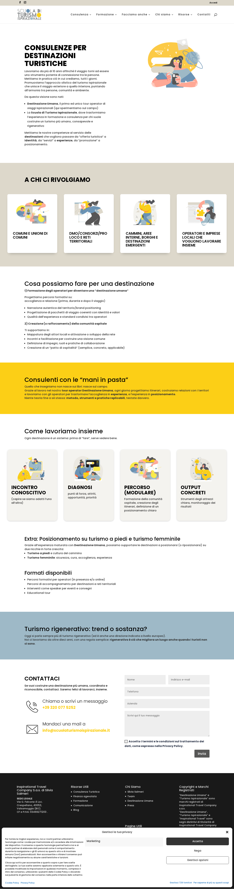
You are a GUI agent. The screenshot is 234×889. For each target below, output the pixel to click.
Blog (76, 810)
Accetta (197, 841)
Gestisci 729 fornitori (181, 882)
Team (131, 796)
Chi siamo (162, 14)
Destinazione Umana (140, 801)
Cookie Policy (12, 882)
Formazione (105, 14)
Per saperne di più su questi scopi (211, 882)
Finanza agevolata (85, 796)
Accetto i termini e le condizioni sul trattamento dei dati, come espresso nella (164, 743)
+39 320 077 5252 (59, 707)
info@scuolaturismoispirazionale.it (76, 730)
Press (130, 805)
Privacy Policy (28, 882)
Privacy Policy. (172, 746)
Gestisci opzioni (197, 860)
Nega (197, 850)
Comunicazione (83, 805)
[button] (227, 832)
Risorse (183, 14)
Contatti (203, 14)
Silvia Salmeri (135, 791)
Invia (202, 753)
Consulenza (79, 14)
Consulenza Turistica (86, 791)
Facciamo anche (134, 14)
